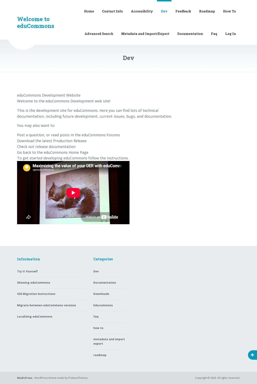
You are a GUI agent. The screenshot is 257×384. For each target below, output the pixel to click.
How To (229, 11)
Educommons (103, 305)
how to (98, 328)
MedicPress (24, 378)
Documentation (190, 34)
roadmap (99, 355)
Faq (214, 34)
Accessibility (142, 11)
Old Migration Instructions (36, 294)
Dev (164, 11)
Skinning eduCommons (33, 282)
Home (89, 11)
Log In (230, 34)
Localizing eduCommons (34, 316)
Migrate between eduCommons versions (46, 305)
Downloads (101, 294)
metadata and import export (109, 341)
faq (95, 316)
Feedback (183, 11)
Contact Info (112, 11)
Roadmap (207, 11)
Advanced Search (99, 34)
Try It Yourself (27, 271)
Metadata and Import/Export (145, 34)
